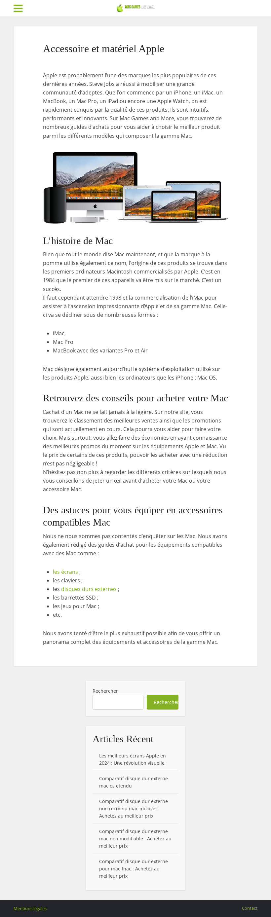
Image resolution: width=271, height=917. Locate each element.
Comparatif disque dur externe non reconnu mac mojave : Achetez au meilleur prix (133, 808)
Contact (249, 908)
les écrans (65, 571)
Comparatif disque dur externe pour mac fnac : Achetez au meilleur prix (133, 868)
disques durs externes (89, 589)
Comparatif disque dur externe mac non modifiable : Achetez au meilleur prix (135, 838)
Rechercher (105, 691)
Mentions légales (30, 908)
